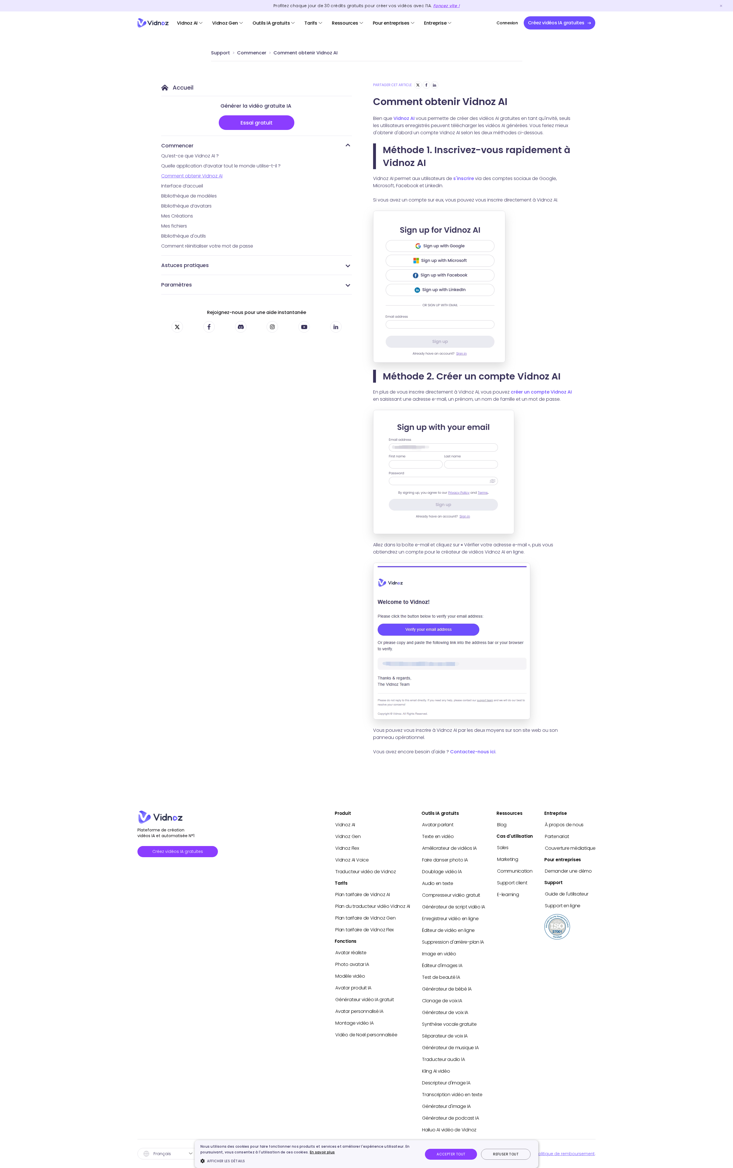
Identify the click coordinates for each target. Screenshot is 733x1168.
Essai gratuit (257, 122)
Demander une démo (568, 871)
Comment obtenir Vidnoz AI (305, 53)
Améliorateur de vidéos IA (449, 848)
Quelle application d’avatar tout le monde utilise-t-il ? (221, 166)
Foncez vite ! (446, 6)
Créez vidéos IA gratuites (177, 851)
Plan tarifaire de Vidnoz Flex (364, 929)
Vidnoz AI (187, 23)
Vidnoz (153, 23)
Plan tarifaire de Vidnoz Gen (365, 918)
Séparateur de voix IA (445, 1036)
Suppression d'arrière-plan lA (453, 942)
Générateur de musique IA (450, 1047)
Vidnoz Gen (225, 23)
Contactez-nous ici (472, 751)
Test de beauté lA (441, 977)
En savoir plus (322, 1152)
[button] (308, 1161)
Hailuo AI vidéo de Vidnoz (449, 1130)
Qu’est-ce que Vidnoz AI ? (190, 156)
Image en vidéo (439, 953)
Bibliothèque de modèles (189, 196)
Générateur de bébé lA (447, 989)
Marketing (507, 859)
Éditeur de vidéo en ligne (448, 930)
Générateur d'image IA (446, 1106)
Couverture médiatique (570, 848)
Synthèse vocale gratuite (449, 1024)
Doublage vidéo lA (442, 871)
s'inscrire (463, 178)
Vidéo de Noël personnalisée (366, 1034)
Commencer (251, 53)
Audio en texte (437, 883)
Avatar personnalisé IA (359, 1011)
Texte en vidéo (438, 836)
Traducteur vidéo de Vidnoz (365, 871)
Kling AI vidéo (436, 1071)
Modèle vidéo (350, 976)
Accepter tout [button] (451, 1154)
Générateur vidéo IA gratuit (364, 999)
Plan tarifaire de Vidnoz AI (362, 894)
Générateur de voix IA (445, 1012)
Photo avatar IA (352, 964)
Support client (512, 883)
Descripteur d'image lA (446, 1083)
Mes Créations (177, 216)
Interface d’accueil (182, 186)
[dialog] (366, 1154)
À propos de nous (564, 824)
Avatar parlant (438, 824)
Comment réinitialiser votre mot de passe (207, 246)
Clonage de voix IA (442, 1000)
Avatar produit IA (353, 988)
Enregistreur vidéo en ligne (450, 918)
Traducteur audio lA (443, 1059)
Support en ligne (562, 905)
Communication (515, 871)
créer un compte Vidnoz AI (541, 392)
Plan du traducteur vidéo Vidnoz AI (372, 906)
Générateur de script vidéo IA (453, 907)
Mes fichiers (174, 226)
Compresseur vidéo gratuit (451, 895)
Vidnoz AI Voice (352, 860)
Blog (502, 824)
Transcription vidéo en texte (452, 1094)
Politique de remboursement (565, 1154)
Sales (503, 847)
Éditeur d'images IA (442, 965)
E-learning (508, 894)
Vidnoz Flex (347, 848)
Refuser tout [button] (506, 1154)
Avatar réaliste (350, 952)
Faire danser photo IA (445, 860)
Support (220, 53)
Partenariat (557, 836)
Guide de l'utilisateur (566, 894)
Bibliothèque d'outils (183, 236)
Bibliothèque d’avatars (186, 206)
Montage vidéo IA (354, 1023)
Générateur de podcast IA (450, 1118)
